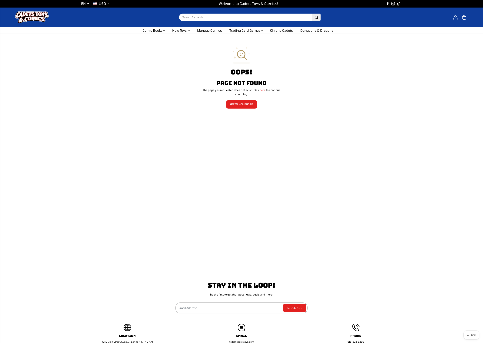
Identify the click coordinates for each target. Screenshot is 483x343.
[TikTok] (398, 3)
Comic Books (152, 30)
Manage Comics (209, 30)
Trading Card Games (245, 30)
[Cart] (464, 17)
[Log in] (455, 17)
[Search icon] (316, 17)
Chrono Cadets (281, 30)
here (262, 90)
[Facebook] (387, 3)
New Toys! (180, 30)
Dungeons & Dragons (316, 30)
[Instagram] (393, 3)
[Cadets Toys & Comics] (32, 17)
